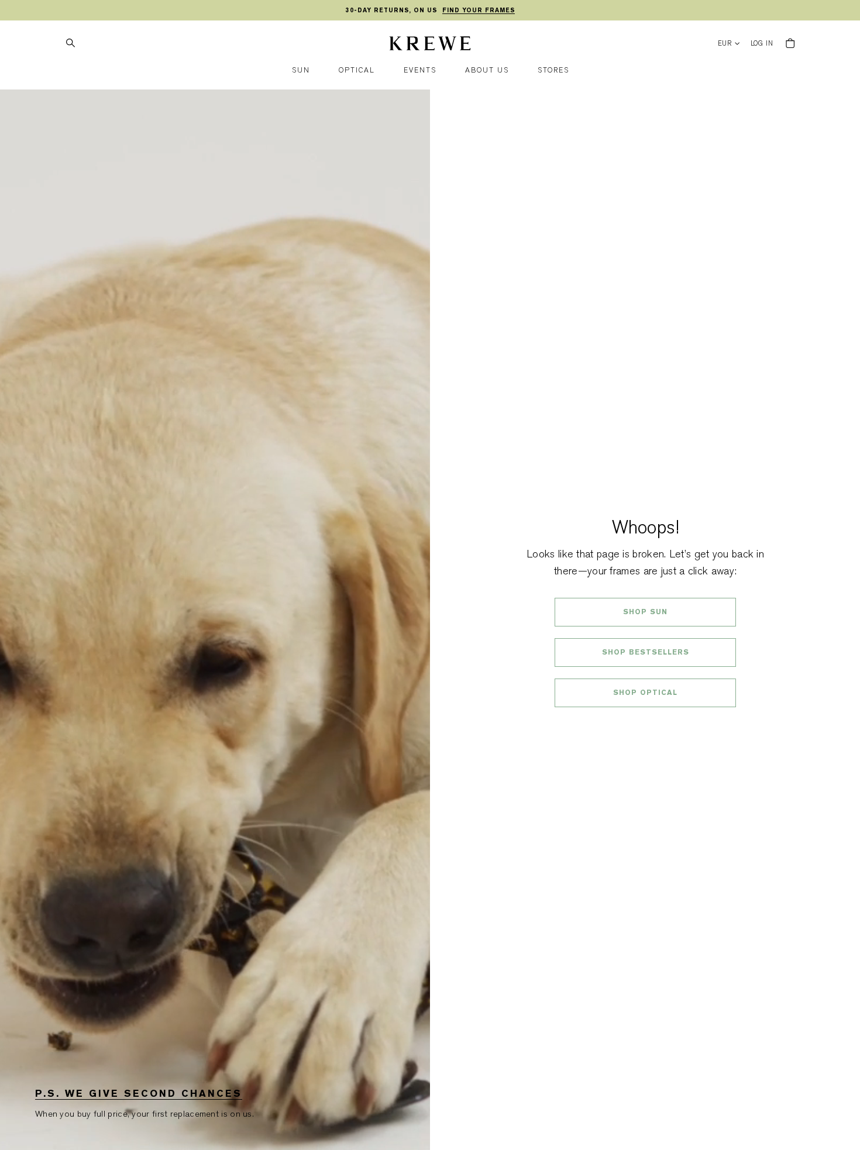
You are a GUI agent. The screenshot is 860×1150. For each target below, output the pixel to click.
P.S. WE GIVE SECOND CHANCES (138, 1093)
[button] (301, 70)
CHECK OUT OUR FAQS (645, 723)
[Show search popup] (70, 43)
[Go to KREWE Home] (430, 45)
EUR (725, 43)
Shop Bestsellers (645, 652)
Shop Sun (645, 612)
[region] (430, 10)
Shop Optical (645, 692)
